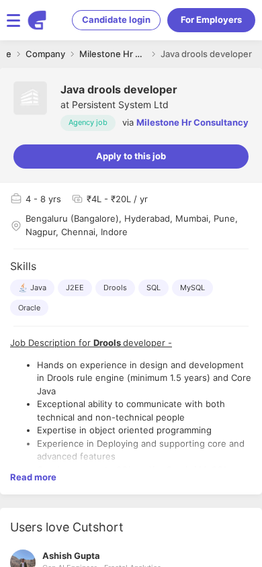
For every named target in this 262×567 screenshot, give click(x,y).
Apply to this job (131, 155)
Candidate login (116, 19)
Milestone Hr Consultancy (192, 122)
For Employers (211, 19)
